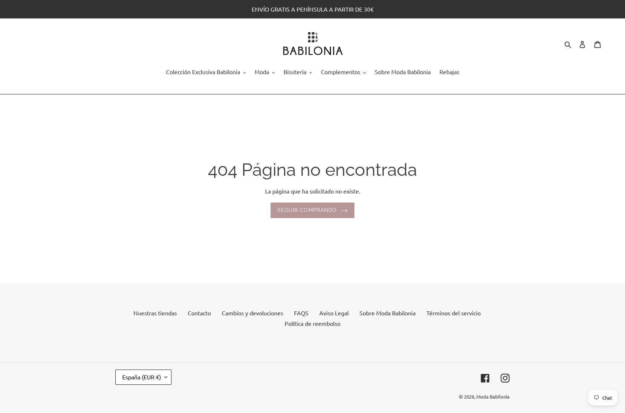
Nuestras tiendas (155, 312)
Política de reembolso (312, 323)
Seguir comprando (307, 210)
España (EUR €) (141, 376)
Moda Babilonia (493, 396)
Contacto (199, 312)
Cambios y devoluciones (252, 312)
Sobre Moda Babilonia (388, 312)
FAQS (301, 312)
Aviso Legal (334, 312)
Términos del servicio (453, 312)
